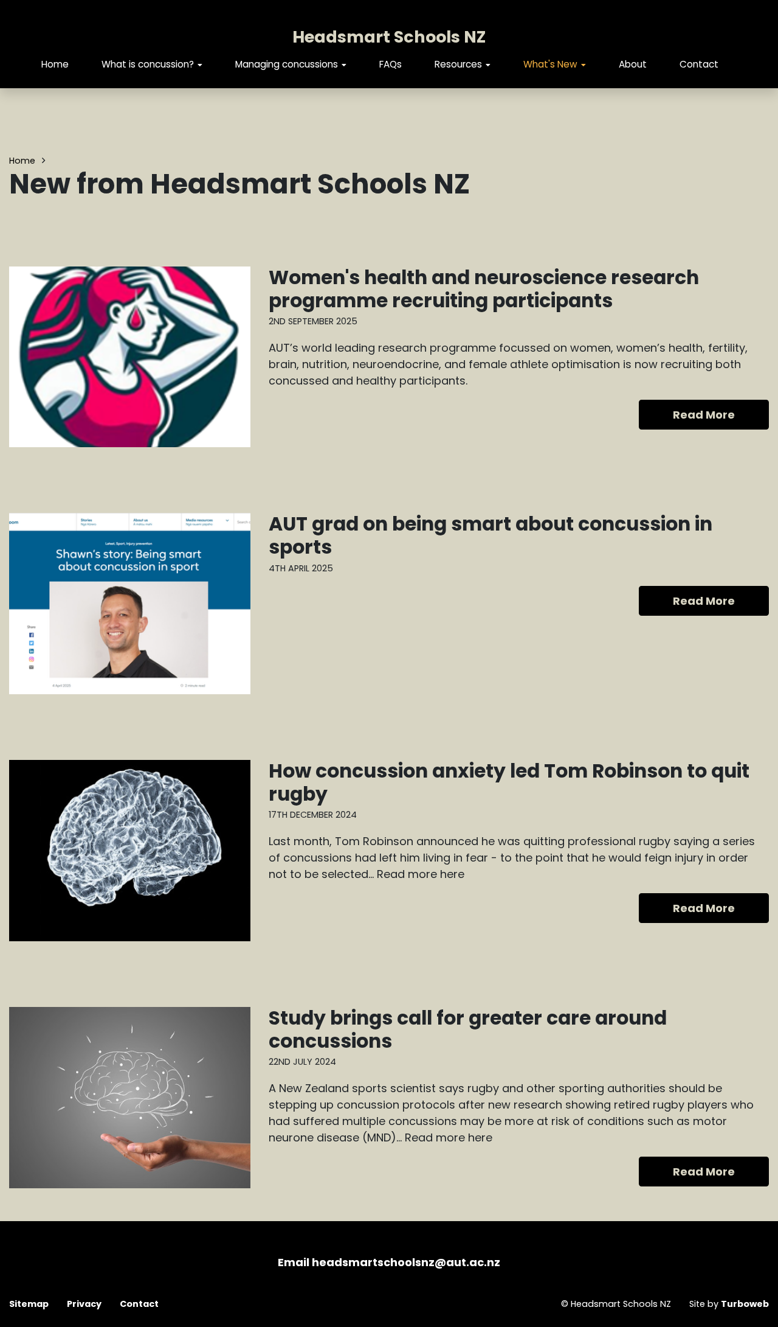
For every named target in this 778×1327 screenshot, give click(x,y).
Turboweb (745, 1304)
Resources (458, 64)
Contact (699, 64)
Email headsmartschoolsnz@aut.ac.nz (389, 1262)
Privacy (84, 1304)
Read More (704, 414)
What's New (550, 64)
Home (55, 64)
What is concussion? (148, 64)
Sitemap (29, 1304)
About (633, 64)
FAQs (390, 64)
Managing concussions (286, 64)
